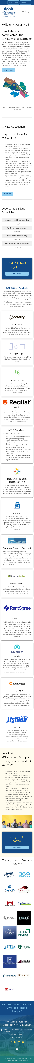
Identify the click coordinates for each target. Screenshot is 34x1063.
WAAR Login (25, 2)
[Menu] (17, 1049)
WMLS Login (13, 2)
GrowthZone (24, 1060)
